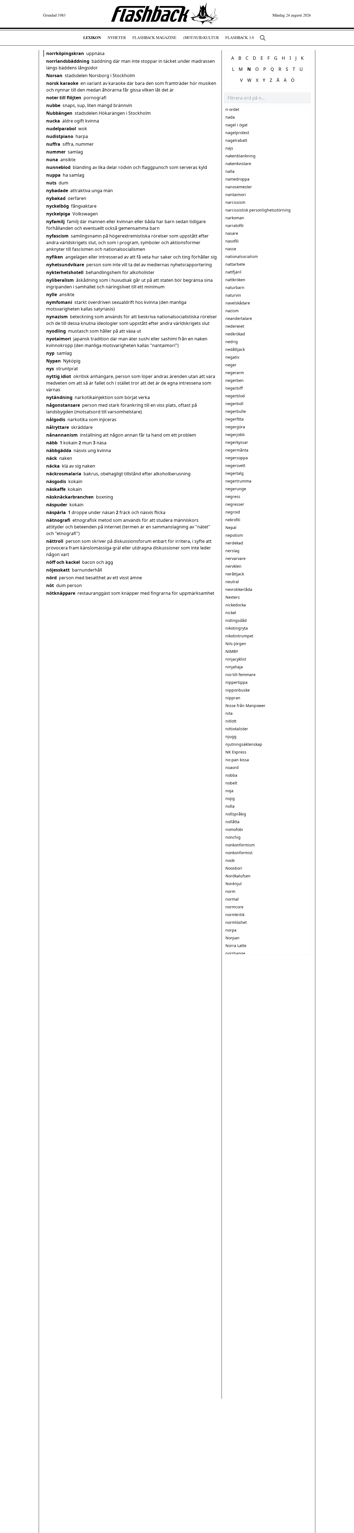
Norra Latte (235, 945)
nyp (50, 353)
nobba (231, 775)
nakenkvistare (238, 163)
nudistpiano (59, 136)
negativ (232, 357)
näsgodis (56, 481)
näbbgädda (58, 450)
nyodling (56, 331)
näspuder (56, 505)
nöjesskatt (58, 570)
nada (230, 117)
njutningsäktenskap (243, 744)
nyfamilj (55, 221)
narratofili (234, 225)
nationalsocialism (241, 256)
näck (51, 458)
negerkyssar (236, 442)
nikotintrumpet (239, 635)
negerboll (234, 403)
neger (230, 364)
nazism (232, 310)
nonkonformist (239, 852)
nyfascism (57, 236)
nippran (232, 697)
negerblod (235, 395)
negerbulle (235, 411)
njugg (230, 736)
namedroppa (237, 179)
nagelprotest (237, 132)
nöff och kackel (63, 562)
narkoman (234, 217)
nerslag (232, 550)
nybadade (57, 190)
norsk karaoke (62, 83)
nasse (230, 248)
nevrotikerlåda (238, 589)
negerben (234, 380)
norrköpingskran (65, 53)
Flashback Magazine (154, 37)
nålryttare (57, 427)
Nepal (230, 527)
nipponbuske (237, 690)
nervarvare (235, 558)
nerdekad (234, 543)
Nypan (53, 361)
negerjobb (235, 434)
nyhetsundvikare (65, 265)
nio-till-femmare (240, 674)
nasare (231, 233)
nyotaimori (58, 339)
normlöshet (236, 922)
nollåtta (232, 821)
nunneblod (58, 167)
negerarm (234, 372)
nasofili (232, 241)
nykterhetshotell (65, 272)
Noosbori (233, 868)
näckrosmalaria (63, 474)
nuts (51, 183)
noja (229, 790)
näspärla (56, 512)
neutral (232, 581)
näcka (53, 466)
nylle (51, 294)
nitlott (230, 721)
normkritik (234, 914)
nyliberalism (60, 280)
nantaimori (235, 194)
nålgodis (55, 419)
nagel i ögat (236, 124)
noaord (232, 767)
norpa (230, 930)
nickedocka (235, 605)
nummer (56, 152)
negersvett (235, 465)
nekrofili (232, 519)
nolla (230, 806)
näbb (52, 443)
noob (230, 860)
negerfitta (234, 419)
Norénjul (233, 883)
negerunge (235, 488)
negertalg (234, 473)
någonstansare (63, 405)
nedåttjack (235, 349)
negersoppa (236, 457)
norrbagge (235, 953)
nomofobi (234, 829)
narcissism (235, 202)
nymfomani (59, 302)
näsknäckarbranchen (70, 497)
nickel (230, 612)
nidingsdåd (236, 620)
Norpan (232, 937)
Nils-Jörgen (235, 643)
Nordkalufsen (238, 875)
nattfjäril (233, 272)
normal (232, 899)
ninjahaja (234, 666)
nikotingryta (236, 628)
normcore (234, 906)
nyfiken (54, 257)
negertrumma (238, 481)
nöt (50, 585)
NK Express (235, 752)
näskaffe (56, 489)
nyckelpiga (58, 214)
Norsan (54, 75)
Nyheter (117, 37)
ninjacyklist (235, 659)
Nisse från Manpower (245, 705)
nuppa (53, 175)
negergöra (235, 426)
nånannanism (62, 435)
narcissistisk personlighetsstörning (258, 210)
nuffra (53, 144)
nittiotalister (236, 728)
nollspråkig (235, 814)
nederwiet (234, 326)
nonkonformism (240, 845)
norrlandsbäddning (67, 61)
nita (229, 713)
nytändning (59, 397)
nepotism (234, 535)
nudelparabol (61, 129)
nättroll (54, 541)
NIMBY (231, 651)
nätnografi (58, 520)
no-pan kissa (237, 759)
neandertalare (238, 318)
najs (229, 148)
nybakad (56, 198)
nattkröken (235, 279)
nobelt (231, 783)
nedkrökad (235, 334)
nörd (51, 578)
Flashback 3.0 (239, 37)
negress (232, 496)
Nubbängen (59, 113)
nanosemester (238, 186)
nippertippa (236, 682)
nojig (230, 798)
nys (50, 369)
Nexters (232, 597)
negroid (232, 512)
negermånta (236, 450)
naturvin (233, 295)
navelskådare (237, 303)
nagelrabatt (236, 140)
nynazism (57, 317)
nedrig (231, 341)
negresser (234, 504)
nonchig (233, 837)
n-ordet (232, 109)
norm (230, 891)
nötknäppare (60, 593)
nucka (53, 121)
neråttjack (234, 574)
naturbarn (234, 287)
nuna (52, 160)
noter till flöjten (63, 98)
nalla (230, 171)
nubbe (53, 105)
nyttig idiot (58, 376)
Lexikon (92, 37)
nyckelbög (57, 206)
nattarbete (235, 264)
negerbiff (234, 388)
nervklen (233, 566)
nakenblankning (240, 155)
